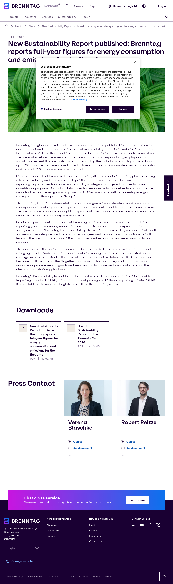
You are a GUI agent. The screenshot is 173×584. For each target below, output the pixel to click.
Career (78, 6)
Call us (77, 441)
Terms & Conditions (76, 576)
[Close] (135, 62)
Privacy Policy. (80, 99)
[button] (162, 6)
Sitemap (109, 576)
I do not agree (97, 109)
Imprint (96, 576)
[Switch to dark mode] (144, 6)
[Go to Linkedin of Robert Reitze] (123, 455)
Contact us (63, 6)
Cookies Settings (53, 109)
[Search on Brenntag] (167, 16)
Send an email (82, 448)
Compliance (54, 576)
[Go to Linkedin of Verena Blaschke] (70, 455)
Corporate (95, 6)
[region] (88, 88)
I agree (123, 109)
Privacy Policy (35, 576)
